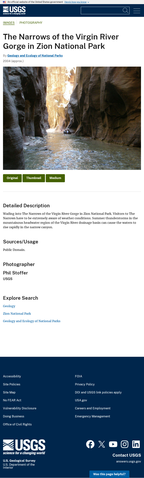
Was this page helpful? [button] (109, 474)
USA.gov (81, 400)
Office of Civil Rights (17, 424)
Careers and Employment (92, 408)
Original (12, 178)
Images (9, 23)
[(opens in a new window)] (90, 443)
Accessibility (12, 376)
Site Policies (11, 384)
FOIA (78, 376)
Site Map (9, 392)
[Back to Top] (130, 464)
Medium (55, 178)
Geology (9, 306)
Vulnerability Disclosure (19, 408)
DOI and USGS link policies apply (98, 392)
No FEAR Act (12, 400)
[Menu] (137, 11)
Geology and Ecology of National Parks (35, 55)
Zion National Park (17, 313)
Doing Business (13, 416)
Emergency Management (92, 416)
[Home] (14, 14)
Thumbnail (33, 178)
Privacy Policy (85, 384)
